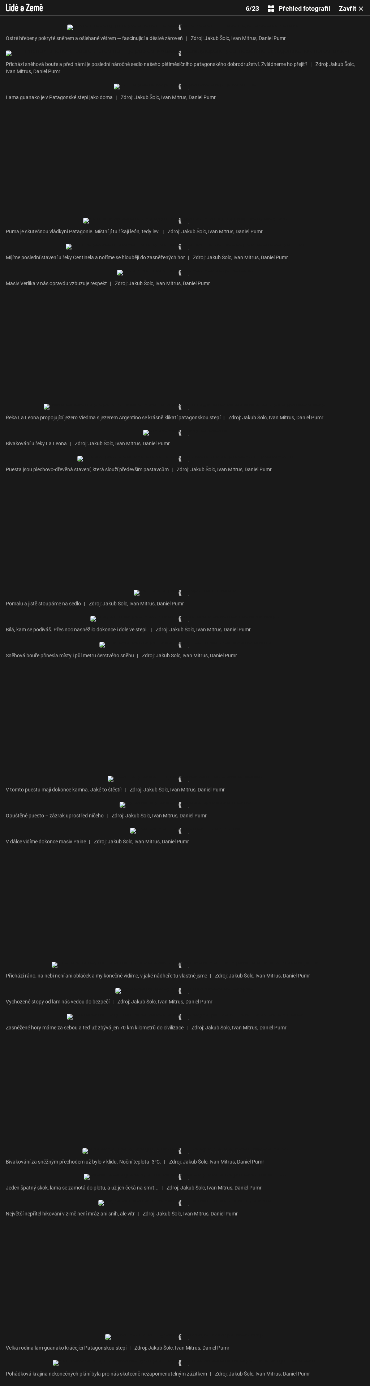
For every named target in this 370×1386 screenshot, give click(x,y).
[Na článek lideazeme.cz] (24, 7)
